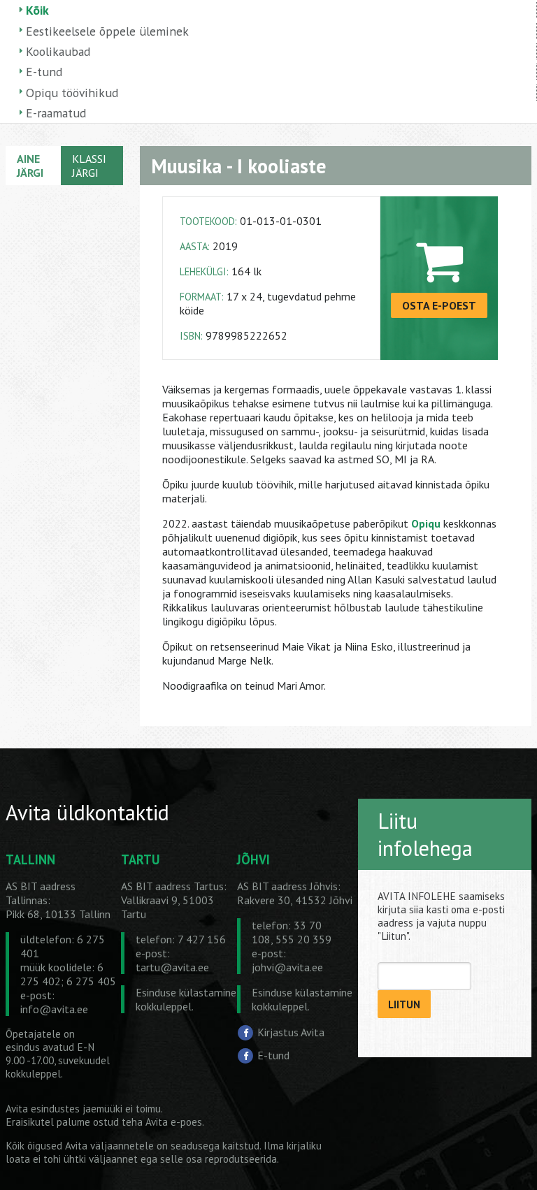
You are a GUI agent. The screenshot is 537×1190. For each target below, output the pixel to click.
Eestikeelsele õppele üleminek (107, 31)
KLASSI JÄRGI (89, 166)
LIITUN (404, 1004)
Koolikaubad (58, 51)
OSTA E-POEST (439, 305)
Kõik (37, 10)
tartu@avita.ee (172, 967)
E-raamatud (56, 113)
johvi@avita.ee (287, 967)
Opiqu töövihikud (72, 93)
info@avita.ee (54, 1009)
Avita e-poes (173, 1122)
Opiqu (426, 523)
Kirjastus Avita (290, 1032)
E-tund (44, 72)
